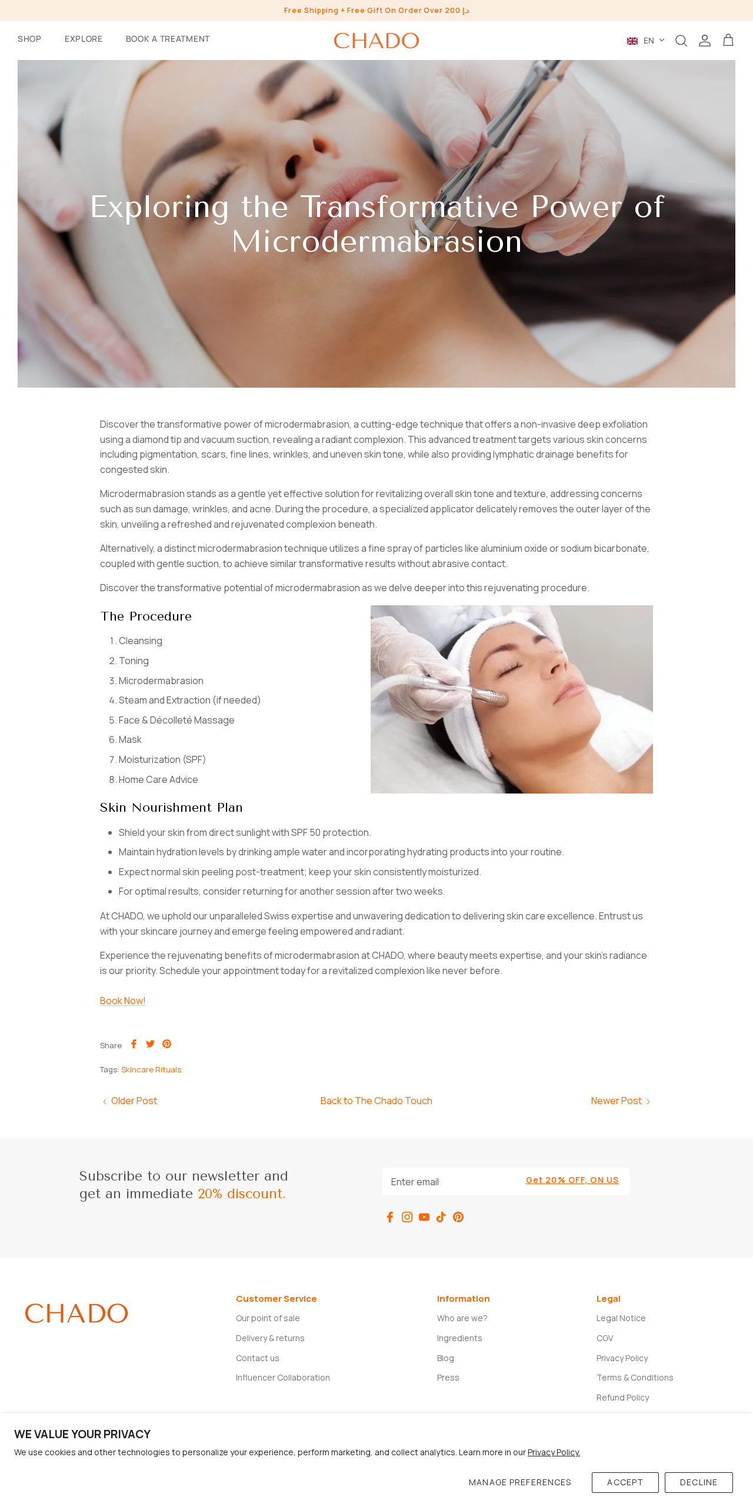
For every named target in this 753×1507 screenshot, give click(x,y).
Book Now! (123, 1000)
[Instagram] (407, 1217)
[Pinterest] (458, 1217)
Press (448, 1377)
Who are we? (462, 1317)
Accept (625, 1482)
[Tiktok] (441, 1217)
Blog (445, 1357)
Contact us (257, 1357)
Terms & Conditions (635, 1377)
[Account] (705, 41)
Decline (699, 1482)
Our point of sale (268, 1317)
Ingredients (459, 1337)
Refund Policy (623, 1397)
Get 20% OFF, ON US (572, 1179)
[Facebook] (390, 1217)
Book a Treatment (168, 38)
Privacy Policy (622, 1357)
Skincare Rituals (151, 1069)
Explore (84, 38)
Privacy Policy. (554, 1452)
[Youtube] (424, 1217)
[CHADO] (376, 41)
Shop (30, 38)
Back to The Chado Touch (376, 1100)
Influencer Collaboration (283, 1377)
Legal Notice (621, 1317)
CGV (605, 1337)
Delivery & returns (270, 1337)
